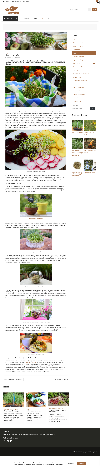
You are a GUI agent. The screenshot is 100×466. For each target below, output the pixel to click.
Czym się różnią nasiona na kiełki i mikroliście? (58, 411)
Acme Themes (93, 453)
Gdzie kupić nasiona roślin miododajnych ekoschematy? (77, 173)
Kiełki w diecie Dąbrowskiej (34, 411)
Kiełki (10, 27)
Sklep (7, 27)
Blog (42, 19)
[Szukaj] (89, 9)
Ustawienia (71, 463)
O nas (47, 19)
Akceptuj (81, 463)
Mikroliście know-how (12, 409)
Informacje (35, 19)
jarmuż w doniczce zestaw (36, 218)
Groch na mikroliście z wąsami (12, 411)
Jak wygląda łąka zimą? (60, 379)
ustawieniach (59, 464)
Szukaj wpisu (75, 105)
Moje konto (27, 19)
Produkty (9, 19)
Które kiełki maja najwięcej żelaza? (14, 379)
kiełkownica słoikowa (31, 362)
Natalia (18, 57)
